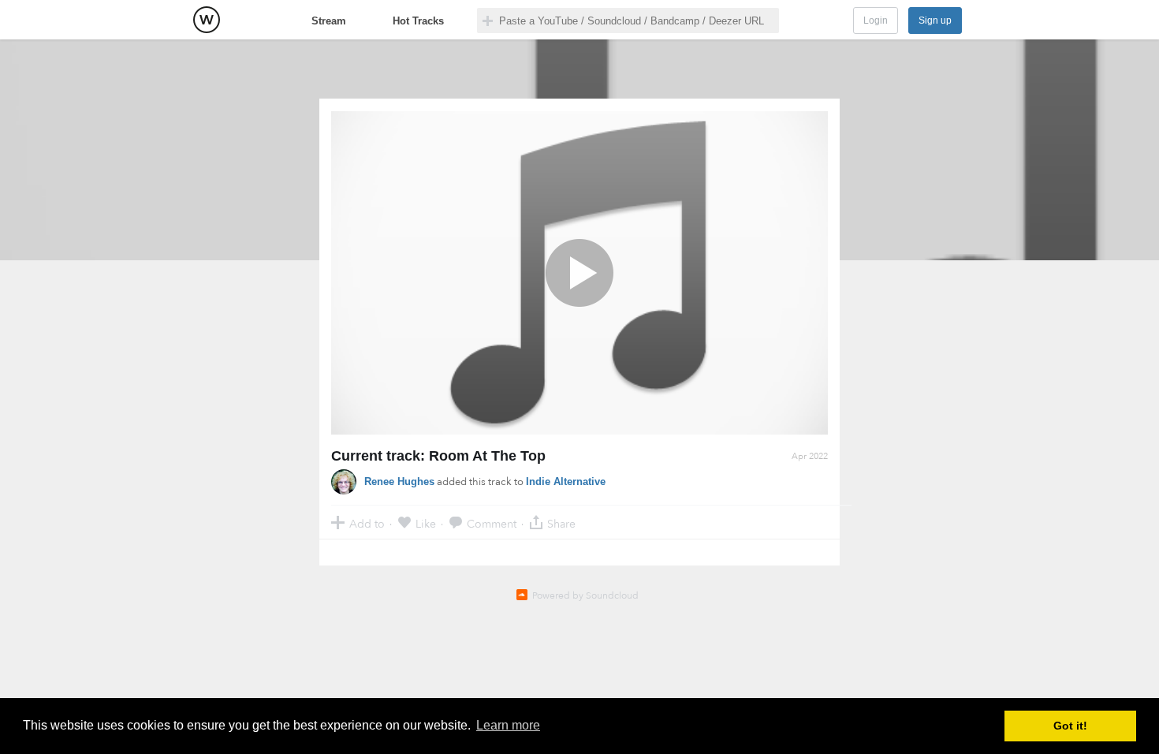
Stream (328, 21)
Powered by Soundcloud (585, 595)
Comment (491, 523)
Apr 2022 (810, 456)
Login (875, 20)
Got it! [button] (1070, 725)
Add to (367, 523)
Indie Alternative (566, 481)
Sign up (935, 20)
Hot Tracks (418, 21)
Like (426, 523)
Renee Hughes (399, 481)
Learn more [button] (508, 725)
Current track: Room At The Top (438, 456)
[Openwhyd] (206, 19)
